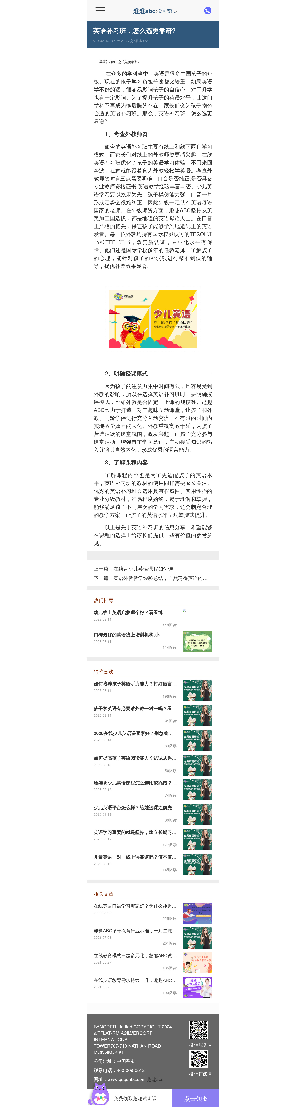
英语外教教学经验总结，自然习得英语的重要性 (161, 577)
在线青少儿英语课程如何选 (143, 568)
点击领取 (196, 1098)
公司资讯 (166, 10)
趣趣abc (144, 11)
